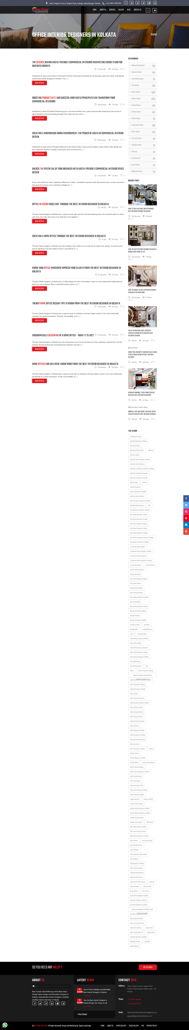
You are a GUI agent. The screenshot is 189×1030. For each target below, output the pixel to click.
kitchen (151, 748)
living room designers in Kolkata (138, 790)
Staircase (143, 151)
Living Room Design (143, 125)
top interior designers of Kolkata (138, 914)
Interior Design (143, 98)
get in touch (147, 967)
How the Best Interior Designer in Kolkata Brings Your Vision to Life (142, 250)
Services (112, 9)
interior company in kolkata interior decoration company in (142, 675)
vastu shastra (149, 927)
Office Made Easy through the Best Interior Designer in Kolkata (70, 204)
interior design (134, 693)
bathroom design (134, 455)
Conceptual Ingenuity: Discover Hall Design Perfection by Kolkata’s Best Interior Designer (142, 355)
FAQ (142, 1026)
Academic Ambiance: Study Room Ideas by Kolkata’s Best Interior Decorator (141, 393)
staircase (152, 882)
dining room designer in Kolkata (138, 579)
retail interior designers (136, 868)
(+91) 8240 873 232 (134, 1003)
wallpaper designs (135, 941)
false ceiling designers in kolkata (139, 606)
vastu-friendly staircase (136, 932)
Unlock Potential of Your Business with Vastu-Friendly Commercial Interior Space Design (78, 170)
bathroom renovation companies (139, 473)
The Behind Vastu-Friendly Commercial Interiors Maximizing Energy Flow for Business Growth (77, 64)
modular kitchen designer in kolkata (139, 808)
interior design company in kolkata (139, 703)
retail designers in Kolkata (137, 863)
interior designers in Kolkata (137, 735)
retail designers (134, 859)
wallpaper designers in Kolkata (138, 937)
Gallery (121, 9)
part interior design (147, 840)
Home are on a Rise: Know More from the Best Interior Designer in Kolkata (75, 364)
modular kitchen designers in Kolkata (140, 813)
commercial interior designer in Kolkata (140, 551)
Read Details (39, 83)
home (131, 634)
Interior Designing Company (137, 739)
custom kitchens (150, 565)
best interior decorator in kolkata (138, 519)
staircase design (134, 886)
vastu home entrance (135, 927)
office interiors (134, 840)
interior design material (136, 707)
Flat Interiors (143, 85)
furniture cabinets (135, 624)
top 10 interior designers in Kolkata (139, 895)
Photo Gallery (121, 1026)
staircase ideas (147, 886)
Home (94, 9)
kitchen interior (134, 762)
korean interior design (149, 762)
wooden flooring (134, 946)
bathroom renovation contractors (139, 478)
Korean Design (143, 118)
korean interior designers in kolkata (139, 771)
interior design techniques (137, 721)
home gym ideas (141, 634)
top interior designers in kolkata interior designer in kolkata (142, 909)
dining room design (135, 574)
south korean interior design (137, 882)
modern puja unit (134, 799)
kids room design (134, 744)
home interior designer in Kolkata (139, 652)
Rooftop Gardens (143, 145)
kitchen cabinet (134, 753)
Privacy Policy (152, 1026)
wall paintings (151, 932)
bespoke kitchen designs (137, 505)
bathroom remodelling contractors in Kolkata (142, 468)
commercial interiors (135, 565)
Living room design (135, 781)
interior (132, 670)
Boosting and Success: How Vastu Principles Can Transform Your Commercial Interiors (73, 99)
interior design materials (136, 712)
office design (149, 822)
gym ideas (147, 624)
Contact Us (137, 9)
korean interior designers (137, 767)
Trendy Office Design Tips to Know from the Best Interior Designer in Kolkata (76, 303)
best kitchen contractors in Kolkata (139, 542)
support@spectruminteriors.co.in (139, 1016)
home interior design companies (139, 647)
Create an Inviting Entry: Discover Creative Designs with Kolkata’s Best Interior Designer (140, 333)
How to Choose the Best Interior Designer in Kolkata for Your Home (142, 291)
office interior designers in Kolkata (139, 836)
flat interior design (135, 615)
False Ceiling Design (143, 78)
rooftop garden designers (137, 872)
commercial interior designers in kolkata (141, 560)
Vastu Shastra (143, 164)
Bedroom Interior (143, 72)
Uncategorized (143, 158)
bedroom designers (135, 487)
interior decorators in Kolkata (137, 689)
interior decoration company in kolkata (140, 680)
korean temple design (136, 776)
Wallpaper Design (143, 171)
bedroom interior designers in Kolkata (140, 501)
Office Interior (143, 131)
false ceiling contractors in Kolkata (139, 597)
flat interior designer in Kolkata (138, 620)
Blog (128, 9)
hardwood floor (134, 629)
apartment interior (135, 445)
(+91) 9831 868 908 (134, 999)
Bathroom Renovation (143, 65)
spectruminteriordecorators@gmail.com (142, 1012)
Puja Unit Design (143, 138)
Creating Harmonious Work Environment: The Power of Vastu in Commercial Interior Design (77, 135)
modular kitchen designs (137, 817)
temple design (134, 891)
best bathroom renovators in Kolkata (140, 510)
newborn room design (136, 822)
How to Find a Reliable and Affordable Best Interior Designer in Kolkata (141, 210)
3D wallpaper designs (136, 436)
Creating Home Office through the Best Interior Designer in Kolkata (69, 236)
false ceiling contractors (136, 592)
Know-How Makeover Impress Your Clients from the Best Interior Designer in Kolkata (76, 269)
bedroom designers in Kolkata (138, 491)
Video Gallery (134, 1026)
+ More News (82, 1014)
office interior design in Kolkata (138, 826)
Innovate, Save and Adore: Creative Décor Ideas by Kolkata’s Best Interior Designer (142, 412)
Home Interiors (143, 92)
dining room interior (135, 583)
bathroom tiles (134, 482)
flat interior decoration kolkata (138, 611)
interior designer (134, 725)
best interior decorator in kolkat (138, 514)
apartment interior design (137, 450)
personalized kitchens (136, 845)
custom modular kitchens (137, 569)
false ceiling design (135, 602)
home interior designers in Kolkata (139, 657)
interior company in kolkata (145, 670)
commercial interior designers (138, 556)
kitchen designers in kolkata (137, 758)
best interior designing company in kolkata (141, 537)
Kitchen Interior (143, 111)
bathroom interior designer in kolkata (140, 459)
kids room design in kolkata (137, 748)
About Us (103, 9)
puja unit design (134, 849)
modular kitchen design (136, 804)
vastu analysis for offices (136, 918)
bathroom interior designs (137, 464)
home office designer (135, 666)
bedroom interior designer (137, 496)
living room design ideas (136, 785)
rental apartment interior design (138, 854)
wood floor (147, 941)
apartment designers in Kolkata (138, 441)
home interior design (135, 643)
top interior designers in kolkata (138, 905)
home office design (135, 661)
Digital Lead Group (85, 1026)
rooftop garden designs (136, 877)
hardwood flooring (147, 629)
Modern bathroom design (137, 794)
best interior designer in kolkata (138, 523)
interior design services (136, 716)
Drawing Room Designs (136, 588)
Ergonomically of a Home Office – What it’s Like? (63, 335)
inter (147, 666)
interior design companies (137, 698)
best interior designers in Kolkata (139, 533)
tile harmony (145, 891)
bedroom (144, 482)
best (149, 505)
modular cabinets (148, 799)
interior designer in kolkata (137, 730)
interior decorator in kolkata (137, 684)
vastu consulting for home (137, 923)
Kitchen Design (143, 105)
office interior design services (138, 831)
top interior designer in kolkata (138, 900)
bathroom (150, 450)
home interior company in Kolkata (139, 638)
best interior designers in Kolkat (138, 528)
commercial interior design (137, 546)
